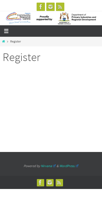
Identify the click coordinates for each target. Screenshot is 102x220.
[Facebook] (41, 7)
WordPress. (67, 166)
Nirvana (46, 166)
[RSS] (60, 7)
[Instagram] (50, 7)
